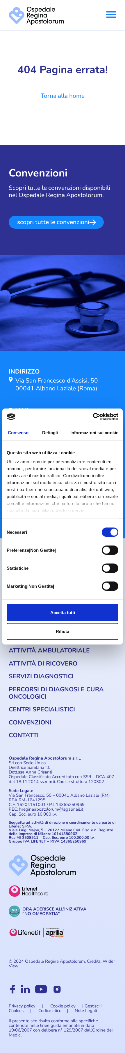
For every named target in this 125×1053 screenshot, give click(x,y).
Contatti (24, 735)
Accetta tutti (62, 612)
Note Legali (86, 1011)
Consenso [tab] (18, 432)
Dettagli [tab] (50, 432)
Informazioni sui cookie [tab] (94, 432)
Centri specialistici (42, 709)
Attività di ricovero (43, 663)
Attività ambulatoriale (49, 650)
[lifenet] (62, 895)
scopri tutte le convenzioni (53, 222)
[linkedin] (25, 992)
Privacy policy (22, 1006)
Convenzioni (30, 722)
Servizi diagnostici (41, 676)
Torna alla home (63, 96)
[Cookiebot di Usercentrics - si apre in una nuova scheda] (92, 417)
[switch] (110, 550)
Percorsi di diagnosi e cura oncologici (56, 693)
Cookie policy (63, 1006)
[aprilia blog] (62, 936)
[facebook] (13, 992)
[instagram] (57, 992)
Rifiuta (62, 631)
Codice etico (49, 1011)
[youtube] (41, 992)
